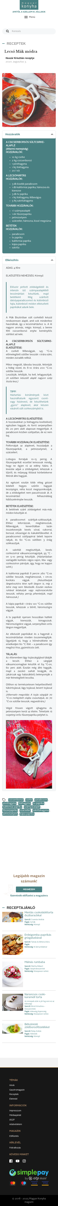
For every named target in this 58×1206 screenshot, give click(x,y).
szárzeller (25, 810)
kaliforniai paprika (12, 807)
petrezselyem (10, 814)
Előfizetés (14, 1136)
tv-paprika (38, 803)
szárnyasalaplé (32, 807)
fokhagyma (24, 803)
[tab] (29, 134)
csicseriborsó (16, 800)
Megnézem (29, 889)
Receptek (14, 1094)
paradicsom (41, 800)
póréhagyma (9, 803)
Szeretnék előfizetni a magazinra (29, 896)
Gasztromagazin (17, 1090)
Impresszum (15, 1111)
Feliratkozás (15, 1148)
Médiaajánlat (15, 1115)
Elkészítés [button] (11, 260)
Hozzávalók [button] (12, 134)
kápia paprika (27, 814)
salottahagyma (41, 810)
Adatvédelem (15, 1124)
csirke (29, 800)
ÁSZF (12, 1120)
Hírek (12, 1085)
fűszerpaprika (10, 810)
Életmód (13, 1099)
